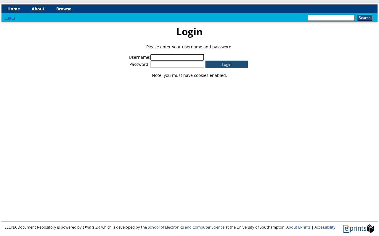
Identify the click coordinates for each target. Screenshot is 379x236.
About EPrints (298, 227)
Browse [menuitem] (63, 9)
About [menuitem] (38, 9)
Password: (139, 64)
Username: (139, 57)
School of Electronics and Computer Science (186, 227)
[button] (226, 64)
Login (9, 17)
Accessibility (324, 227)
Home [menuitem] (13, 9)
